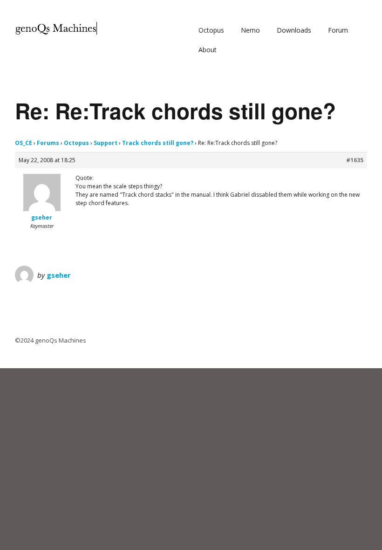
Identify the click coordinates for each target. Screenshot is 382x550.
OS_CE (23, 143)
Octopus (211, 30)
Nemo (250, 30)
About (207, 49)
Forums (48, 143)
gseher (59, 275)
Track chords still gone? (157, 143)
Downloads (294, 30)
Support (105, 143)
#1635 (354, 160)
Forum (338, 30)
